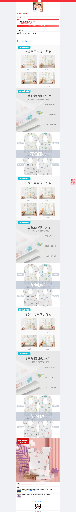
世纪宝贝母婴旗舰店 (24, 41)
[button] (73, 180)
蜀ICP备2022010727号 (38, 511)
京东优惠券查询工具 (38, 501)
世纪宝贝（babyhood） (25, 40)
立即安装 (46, 25)
